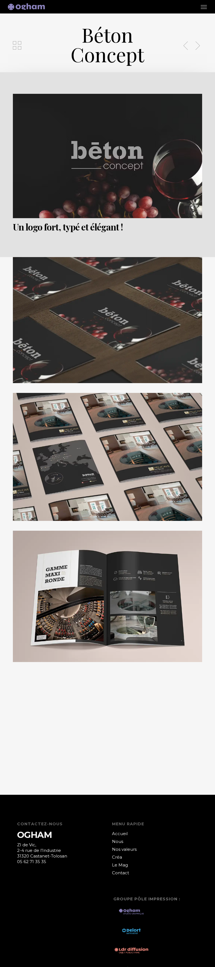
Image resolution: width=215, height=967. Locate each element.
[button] (204, 7)
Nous (117, 841)
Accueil (120, 833)
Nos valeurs (124, 849)
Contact (120, 872)
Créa (117, 857)
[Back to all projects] (17, 45)
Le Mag (120, 865)
